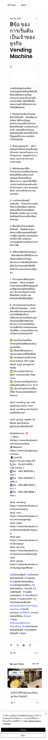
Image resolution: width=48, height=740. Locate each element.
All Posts (11, 5)
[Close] (44, 715)
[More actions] (36, 18)
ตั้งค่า (23, 735)
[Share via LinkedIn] (23, 645)
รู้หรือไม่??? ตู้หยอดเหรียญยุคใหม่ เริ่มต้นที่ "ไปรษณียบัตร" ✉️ (24, 694)
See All (35, 663)
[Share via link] (30, 645)
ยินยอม (23, 730)
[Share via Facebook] (11, 645)
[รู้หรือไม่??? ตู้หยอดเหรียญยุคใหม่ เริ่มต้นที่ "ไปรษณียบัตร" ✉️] (25, 678)
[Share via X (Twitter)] (17, 645)
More (23, 5)
